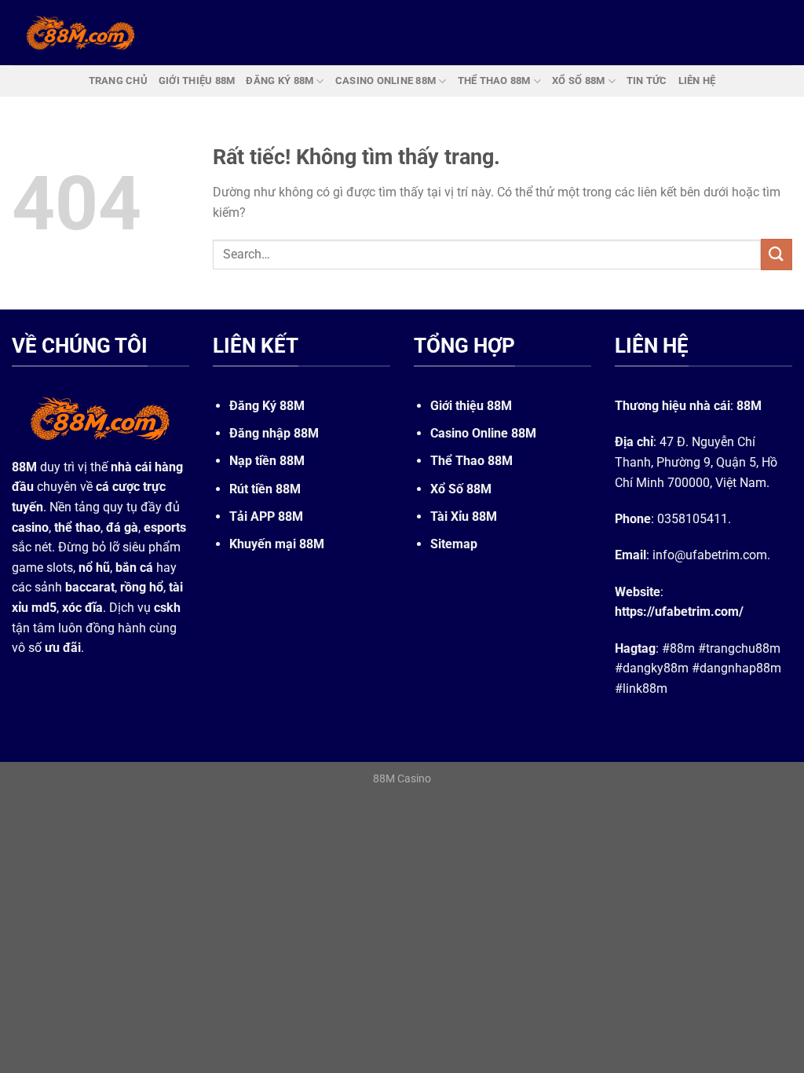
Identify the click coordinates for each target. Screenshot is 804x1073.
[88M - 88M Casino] (81, 32)
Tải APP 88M (266, 516)
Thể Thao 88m (494, 80)
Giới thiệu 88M (471, 405)
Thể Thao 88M (471, 460)
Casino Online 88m (385, 80)
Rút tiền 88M (265, 489)
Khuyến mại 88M (276, 543)
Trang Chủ (118, 80)
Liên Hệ (697, 80)
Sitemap (453, 543)
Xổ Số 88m (578, 80)
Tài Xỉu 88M (463, 516)
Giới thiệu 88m (197, 80)
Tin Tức (647, 80)
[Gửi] (776, 254)
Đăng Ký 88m (279, 80)
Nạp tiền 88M (267, 460)
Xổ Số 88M (461, 489)
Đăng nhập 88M (274, 433)
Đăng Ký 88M (267, 405)
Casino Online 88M (483, 433)
